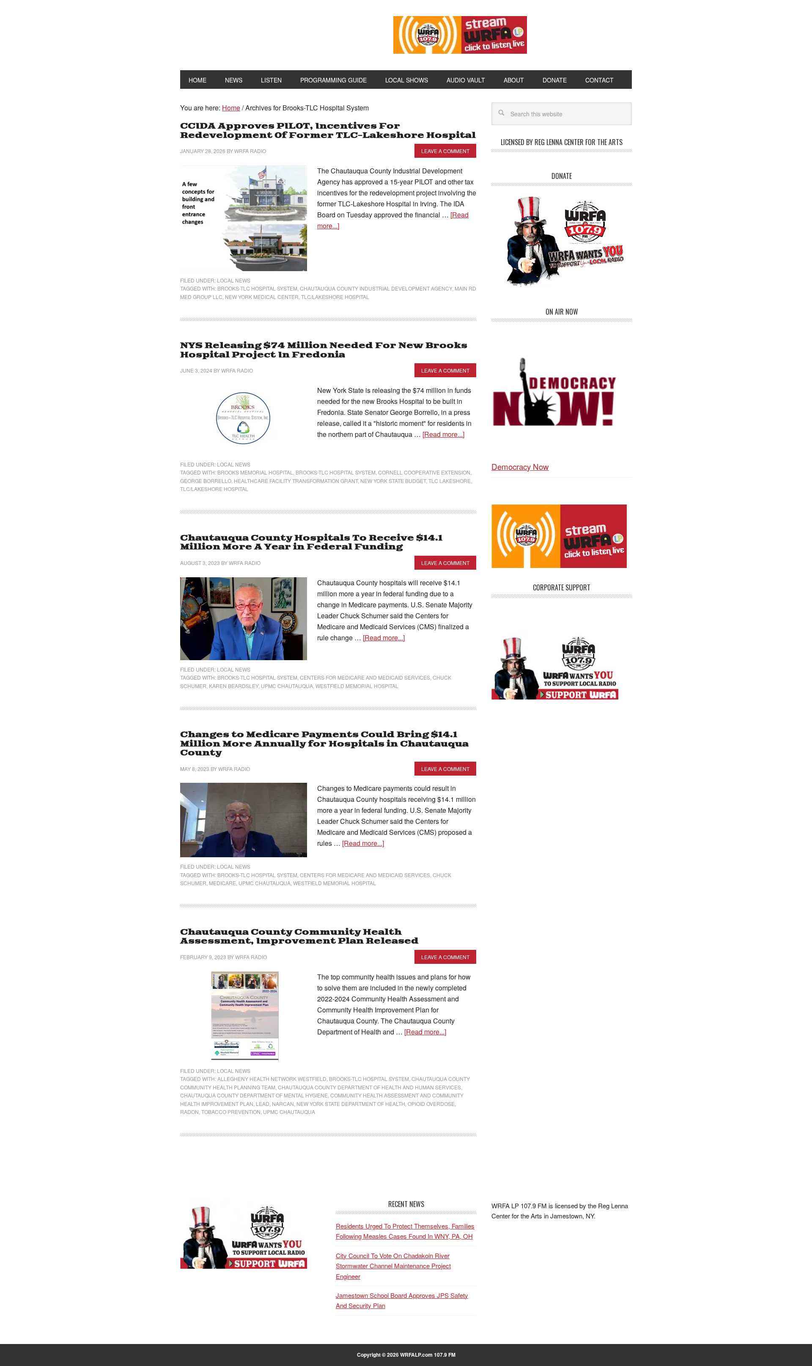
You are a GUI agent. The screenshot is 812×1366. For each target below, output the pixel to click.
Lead (262, 1103)
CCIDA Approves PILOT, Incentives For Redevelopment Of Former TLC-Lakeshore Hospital (328, 130)
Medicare (222, 882)
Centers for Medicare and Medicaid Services (365, 677)
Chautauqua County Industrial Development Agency (376, 288)
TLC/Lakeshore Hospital (335, 296)
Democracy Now (520, 466)
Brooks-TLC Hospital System (257, 288)
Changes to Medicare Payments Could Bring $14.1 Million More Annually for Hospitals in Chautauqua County (324, 744)
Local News (233, 280)
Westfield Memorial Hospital (356, 685)
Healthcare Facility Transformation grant (296, 480)
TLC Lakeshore (449, 480)
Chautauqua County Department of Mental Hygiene (254, 1095)
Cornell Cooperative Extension (424, 472)
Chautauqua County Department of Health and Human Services (369, 1087)
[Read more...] (443, 434)
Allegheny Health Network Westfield (271, 1078)
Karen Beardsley (233, 685)
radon (189, 1111)
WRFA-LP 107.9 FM (267, 33)
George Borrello (205, 480)
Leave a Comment (445, 150)
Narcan (283, 1103)
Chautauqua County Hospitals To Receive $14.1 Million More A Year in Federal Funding (311, 542)
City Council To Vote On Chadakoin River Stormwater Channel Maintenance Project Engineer (393, 1265)
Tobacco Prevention (231, 1111)
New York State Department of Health (350, 1103)
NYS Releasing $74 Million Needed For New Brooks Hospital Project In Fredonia (323, 350)
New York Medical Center (262, 296)
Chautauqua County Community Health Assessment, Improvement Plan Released (299, 936)
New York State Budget (393, 480)
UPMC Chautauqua (287, 685)
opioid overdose (431, 1103)
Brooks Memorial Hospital (255, 472)
